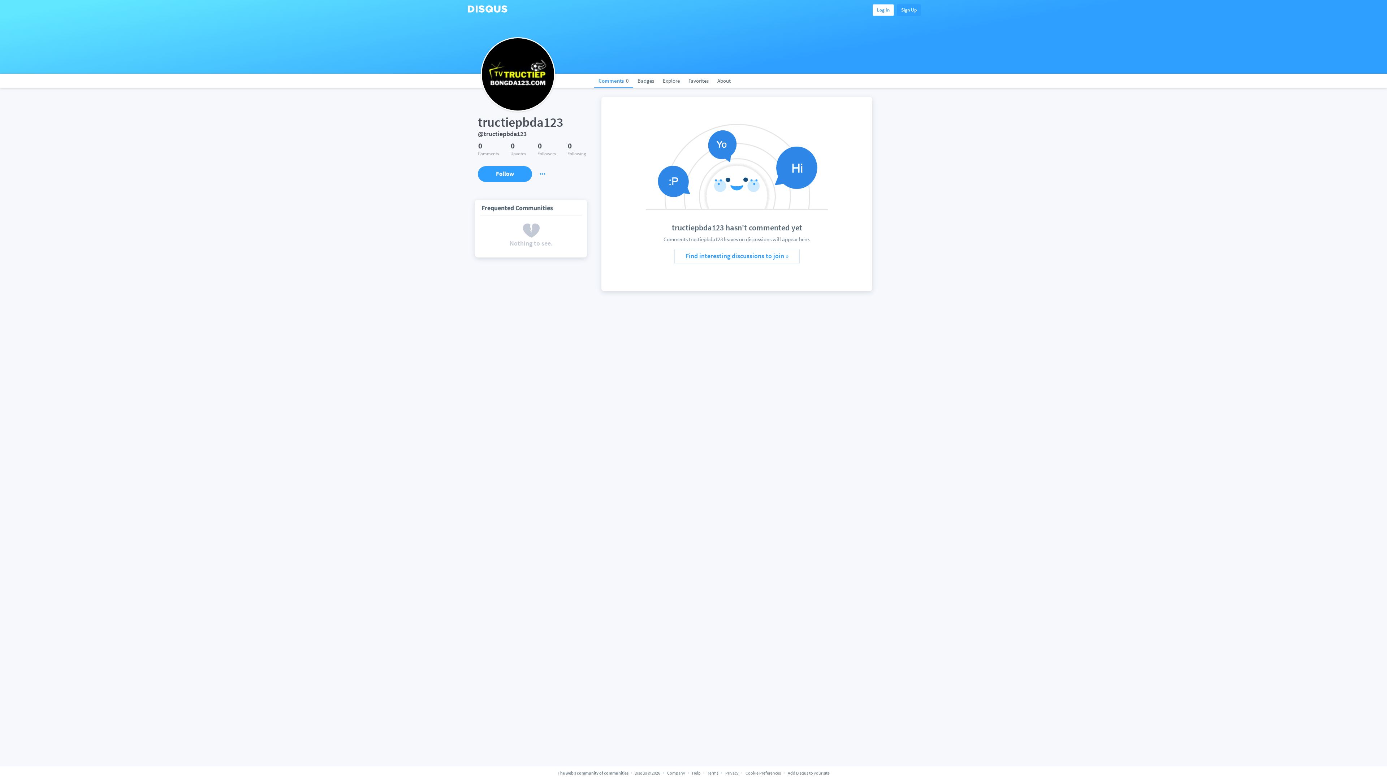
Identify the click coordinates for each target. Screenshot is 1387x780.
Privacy (732, 773)
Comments (614, 80)
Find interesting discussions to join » (737, 256)
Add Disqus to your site (809, 773)
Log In (883, 10)
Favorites (698, 80)
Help (696, 773)
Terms (713, 773)
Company (676, 773)
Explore (671, 80)
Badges (646, 80)
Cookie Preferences (764, 773)
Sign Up (909, 10)
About (724, 80)
